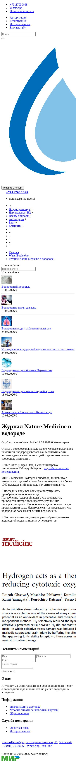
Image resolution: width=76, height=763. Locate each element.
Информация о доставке (25, 706)
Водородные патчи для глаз (18, 307)
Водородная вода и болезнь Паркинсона (26, 370)
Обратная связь (19, 713)
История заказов (20, 731)
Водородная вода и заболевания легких (26, 328)
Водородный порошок (15, 286)
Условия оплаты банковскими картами (34, 710)
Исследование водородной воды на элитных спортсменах (38, 349)
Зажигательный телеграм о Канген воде (26, 412)
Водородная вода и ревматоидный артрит (27, 391)
